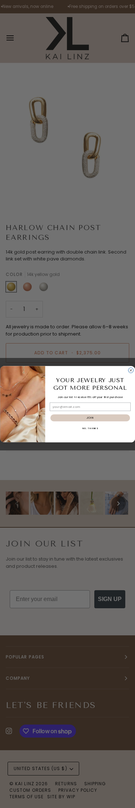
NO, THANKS (90, 428)
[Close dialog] (130, 370)
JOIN (90, 418)
